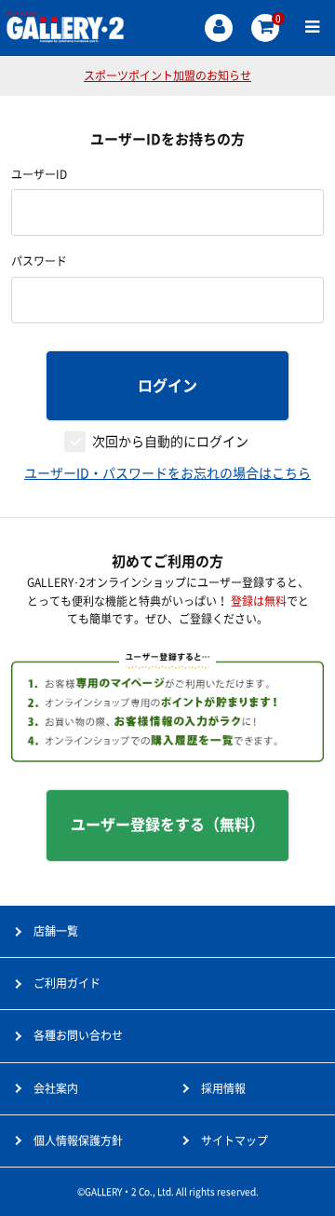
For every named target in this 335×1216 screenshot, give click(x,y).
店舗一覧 (56, 930)
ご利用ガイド (67, 983)
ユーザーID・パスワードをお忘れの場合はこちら (167, 473)
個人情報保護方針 (78, 1140)
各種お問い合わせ (78, 1035)
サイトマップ (234, 1140)
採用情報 (223, 1088)
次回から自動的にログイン (170, 441)
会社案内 (56, 1088)
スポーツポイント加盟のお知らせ (167, 75)
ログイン (167, 385)
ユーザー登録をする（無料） (167, 824)
